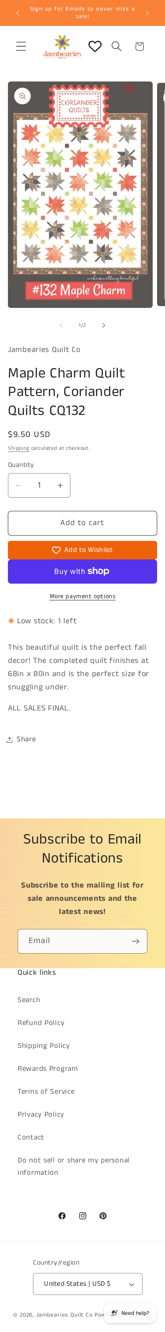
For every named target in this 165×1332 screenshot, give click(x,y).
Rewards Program (48, 1069)
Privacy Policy (41, 1115)
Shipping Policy (44, 1046)
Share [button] (26, 739)
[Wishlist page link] (95, 46)
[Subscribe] (135, 941)
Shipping (18, 448)
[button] (21, 46)
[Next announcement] (147, 12)
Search (29, 1000)
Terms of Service (46, 1092)
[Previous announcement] (17, 12)
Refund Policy (41, 1023)
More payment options (83, 596)
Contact (31, 1137)
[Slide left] (61, 325)
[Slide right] (104, 325)
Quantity (21, 465)
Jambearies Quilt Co (64, 1315)
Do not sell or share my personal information (74, 1166)
